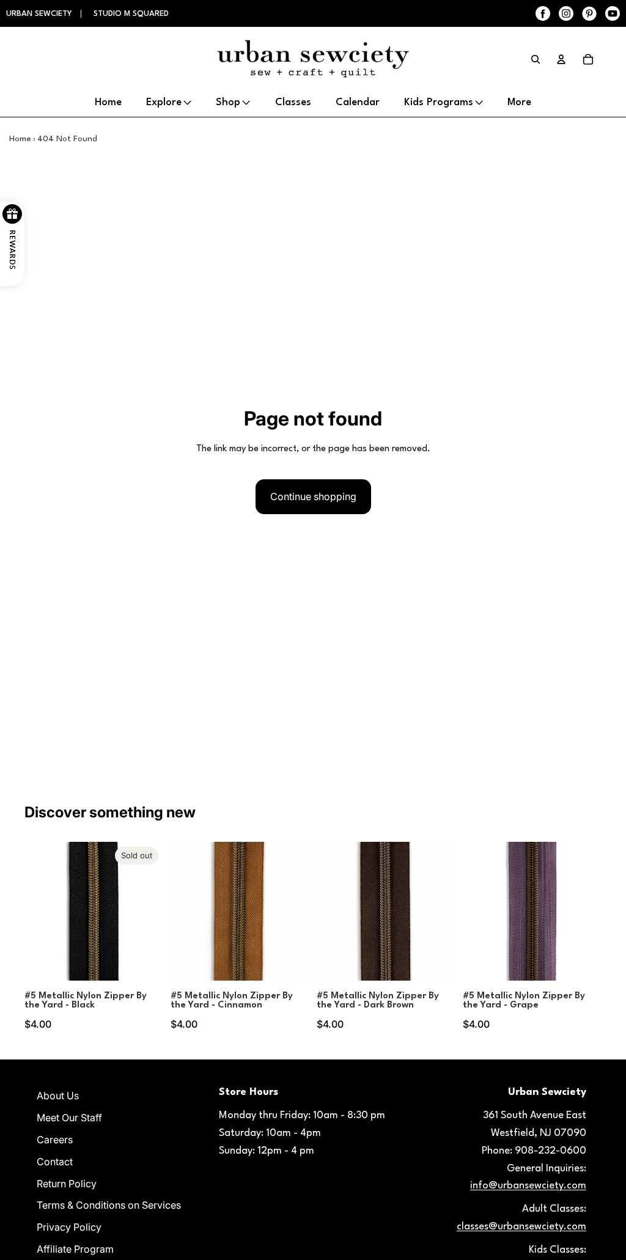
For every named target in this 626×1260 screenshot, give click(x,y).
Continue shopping (313, 496)
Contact (55, 1161)
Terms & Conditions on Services (109, 1205)
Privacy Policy (69, 1227)
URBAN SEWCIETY (40, 14)
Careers (55, 1139)
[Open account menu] (561, 59)
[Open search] (535, 59)
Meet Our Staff (69, 1117)
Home (20, 138)
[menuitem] (519, 103)
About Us (58, 1095)
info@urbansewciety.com (528, 1186)
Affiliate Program (75, 1249)
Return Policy (67, 1183)
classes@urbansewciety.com (521, 1226)
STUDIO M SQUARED (131, 14)
